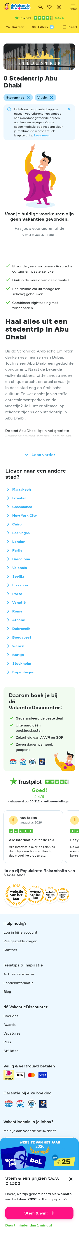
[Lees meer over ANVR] (13, 761)
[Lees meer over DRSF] (42, 761)
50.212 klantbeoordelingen (50, 801)
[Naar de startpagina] (17, 7)
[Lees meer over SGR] (22, 761)
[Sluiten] (71, 1179)
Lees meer (42, 135)
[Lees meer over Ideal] (32, 761)
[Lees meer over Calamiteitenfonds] (31, 1104)
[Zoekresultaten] (40, 7)
